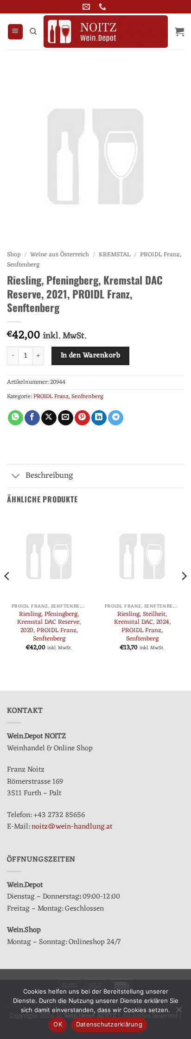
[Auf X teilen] (49, 418)
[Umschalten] (16, 477)
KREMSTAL (114, 254)
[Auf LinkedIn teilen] (99, 418)
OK (57, 1024)
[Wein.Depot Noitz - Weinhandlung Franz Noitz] (106, 31)
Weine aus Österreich (59, 254)
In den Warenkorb (90, 355)
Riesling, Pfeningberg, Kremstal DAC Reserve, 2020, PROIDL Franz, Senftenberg (49, 626)
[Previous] (7, 594)
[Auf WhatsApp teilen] (15, 418)
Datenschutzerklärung (109, 1024)
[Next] (183, 594)
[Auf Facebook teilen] (32, 418)
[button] (15, 31)
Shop (13, 254)
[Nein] (178, 1012)
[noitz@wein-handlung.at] (87, 6)
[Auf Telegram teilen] (115, 418)
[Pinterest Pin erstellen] (82, 418)
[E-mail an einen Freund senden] (65, 418)
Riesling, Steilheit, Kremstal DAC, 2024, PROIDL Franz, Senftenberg (142, 626)
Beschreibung (49, 476)
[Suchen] (33, 31)
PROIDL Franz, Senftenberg (68, 396)
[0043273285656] (103, 6)
